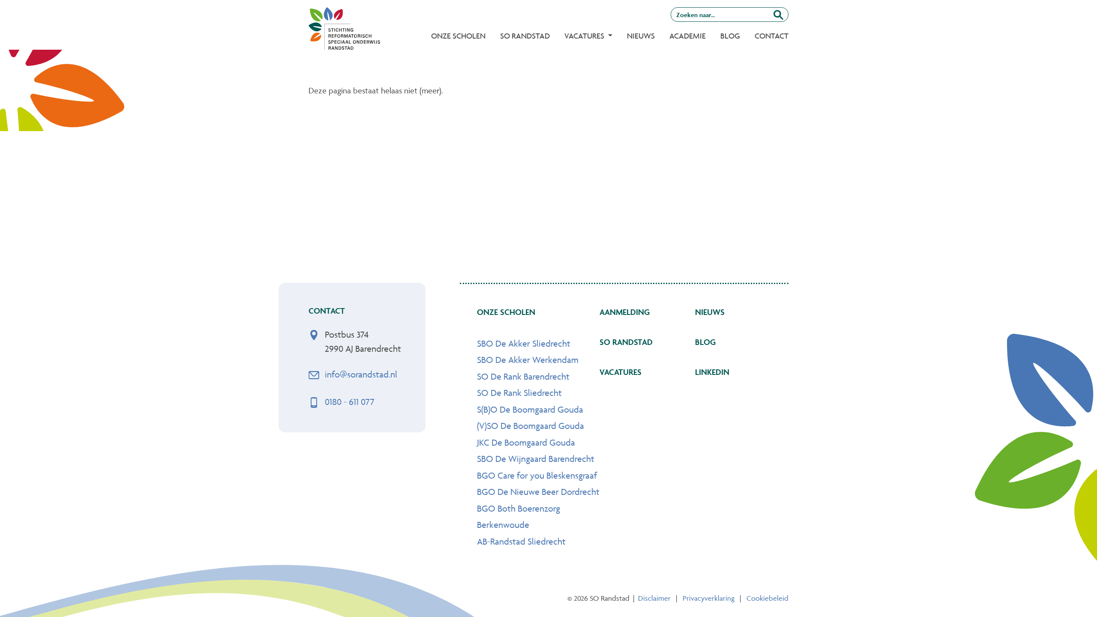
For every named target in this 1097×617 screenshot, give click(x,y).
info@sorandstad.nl (361, 374)
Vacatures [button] (585, 35)
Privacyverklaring (708, 598)
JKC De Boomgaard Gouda (526, 442)
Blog (730, 35)
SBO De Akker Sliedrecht (523, 343)
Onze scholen (506, 312)
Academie (687, 35)
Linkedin (712, 372)
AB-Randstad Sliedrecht (521, 541)
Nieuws (641, 35)
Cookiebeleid (767, 598)
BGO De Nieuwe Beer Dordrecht (538, 491)
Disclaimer (654, 598)
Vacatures (620, 372)
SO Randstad (525, 35)
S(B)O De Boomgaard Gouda (530, 409)
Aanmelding (624, 312)
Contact (771, 35)
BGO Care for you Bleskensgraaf (537, 475)
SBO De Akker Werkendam (527, 359)
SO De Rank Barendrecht (523, 376)
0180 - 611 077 (350, 401)
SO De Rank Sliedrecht (519, 392)
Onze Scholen (458, 35)
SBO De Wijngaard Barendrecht (535, 458)
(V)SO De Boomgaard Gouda (530, 425)
